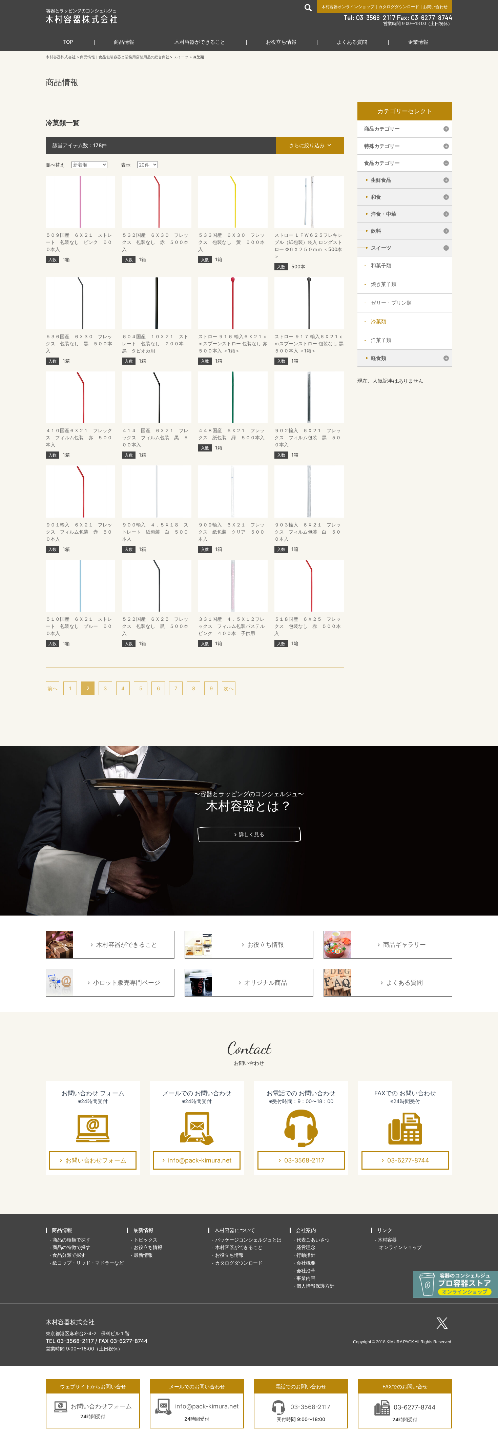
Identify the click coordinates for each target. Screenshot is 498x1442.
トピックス (146, 1240)
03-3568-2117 (304, 1160)
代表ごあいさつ (313, 1240)
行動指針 (305, 1255)
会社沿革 (305, 1270)
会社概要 (305, 1263)
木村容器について (234, 1230)
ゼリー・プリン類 (391, 303)
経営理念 (305, 1247)
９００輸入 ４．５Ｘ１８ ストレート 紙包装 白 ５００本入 (155, 532)
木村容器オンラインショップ (347, 6)
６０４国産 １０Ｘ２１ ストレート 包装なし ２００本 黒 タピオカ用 (155, 343)
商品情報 (124, 42)
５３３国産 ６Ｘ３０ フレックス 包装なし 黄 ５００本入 (231, 242)
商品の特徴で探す (71, 1247)
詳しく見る (251, 834)
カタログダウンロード (398, 6)
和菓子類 (381, 265)
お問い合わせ (435, 6)
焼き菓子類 (383, 284)
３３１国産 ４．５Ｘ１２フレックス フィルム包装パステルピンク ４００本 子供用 (231, 626)
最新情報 (143, 1230)
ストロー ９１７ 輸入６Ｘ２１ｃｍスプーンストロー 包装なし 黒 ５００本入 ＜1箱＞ (309, 343)
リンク (384, 1230)
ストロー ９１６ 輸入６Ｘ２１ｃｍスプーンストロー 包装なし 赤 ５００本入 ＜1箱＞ (232, 343)
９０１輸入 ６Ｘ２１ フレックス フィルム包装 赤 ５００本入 (79, 532)
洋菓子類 (381, 340)
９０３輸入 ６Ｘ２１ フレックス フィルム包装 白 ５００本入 (307, 532)
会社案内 (306, 1230)
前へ (52, 688)
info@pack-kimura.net (200, 1160)
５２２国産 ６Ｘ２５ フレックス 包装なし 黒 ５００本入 (155, 626)
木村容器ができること (199, 42)
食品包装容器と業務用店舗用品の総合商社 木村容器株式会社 (81, 15)
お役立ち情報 (281, 42)
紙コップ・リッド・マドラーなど (88, 1263)
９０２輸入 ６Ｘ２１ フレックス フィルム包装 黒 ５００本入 (307, 437)
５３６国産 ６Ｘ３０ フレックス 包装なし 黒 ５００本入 (79, 343)
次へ (229, 688)
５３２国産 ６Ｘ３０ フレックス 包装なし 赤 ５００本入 (155, 242)
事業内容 (305, 1278)
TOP (68, 42)
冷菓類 (378, 321)
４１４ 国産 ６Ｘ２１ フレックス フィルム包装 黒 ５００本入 (155, 437)
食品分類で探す (69, 1255)
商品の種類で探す (71, 1240)
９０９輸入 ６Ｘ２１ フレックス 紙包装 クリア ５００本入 (231, 532)
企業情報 (418, 42)
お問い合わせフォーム (95, 1160)
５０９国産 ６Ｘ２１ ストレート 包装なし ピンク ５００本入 (79, 242)
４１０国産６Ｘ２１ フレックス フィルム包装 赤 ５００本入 (79, 437)
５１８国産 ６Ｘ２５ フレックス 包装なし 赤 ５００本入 (307, 626)
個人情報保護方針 (315, 1286)
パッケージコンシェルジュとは (248, 1240)
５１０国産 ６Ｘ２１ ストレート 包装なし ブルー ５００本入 (79, 626)
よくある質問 (352, 42)
